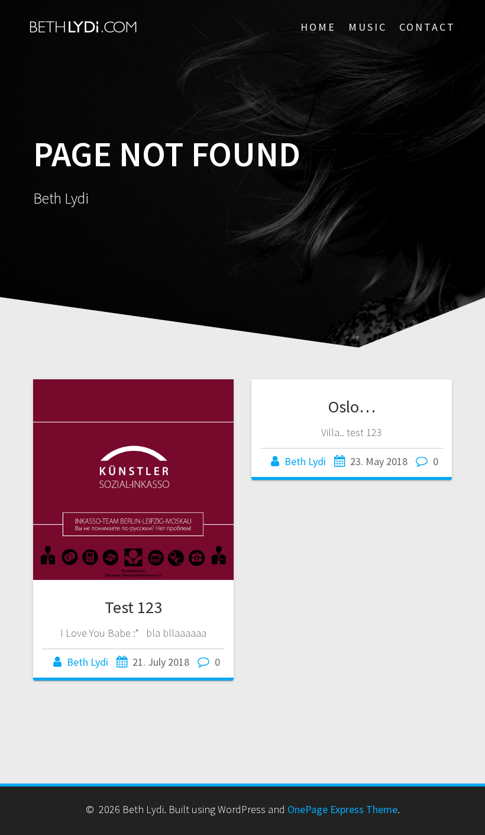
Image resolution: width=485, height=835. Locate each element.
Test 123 (133, 607)
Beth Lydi (87, 662)
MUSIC (367, 27)
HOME (318, 27)
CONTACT (427, 27)
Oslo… (352, 406)
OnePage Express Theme (342, 809)
